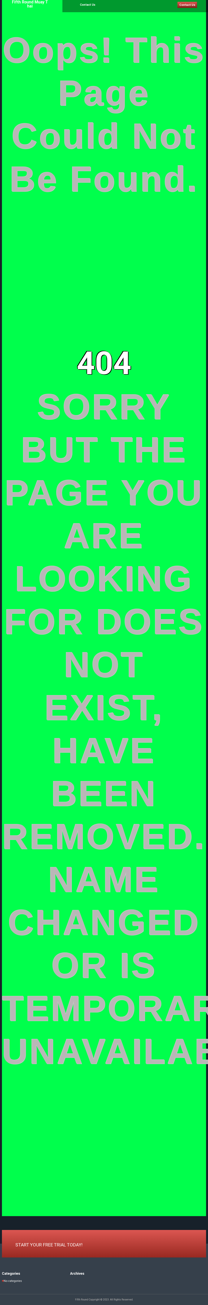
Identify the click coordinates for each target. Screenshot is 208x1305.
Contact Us (87, 4)
